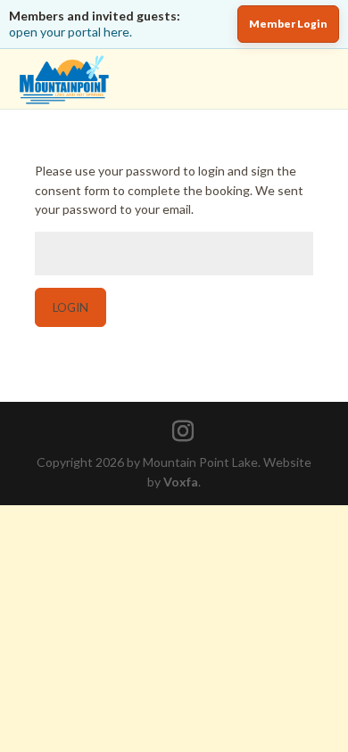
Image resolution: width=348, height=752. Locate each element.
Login (70, 307)
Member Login (288, 23)
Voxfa (180, 481)
